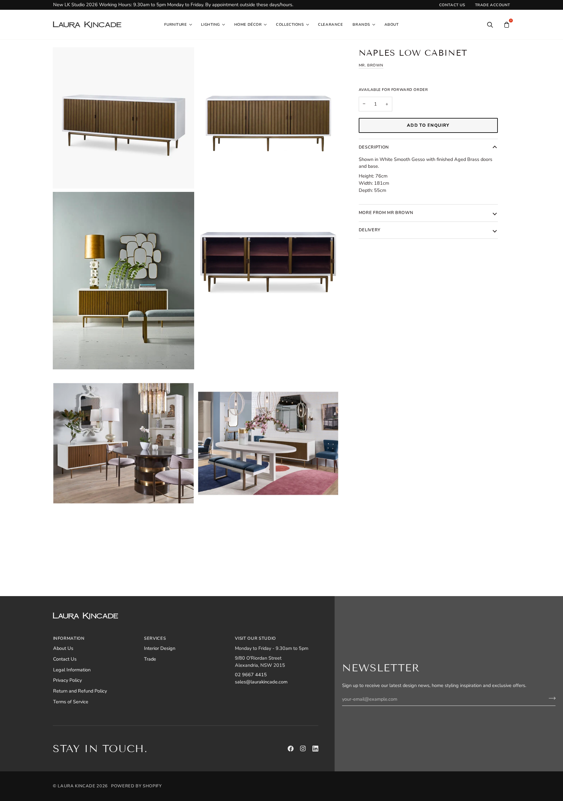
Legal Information (72, 669)
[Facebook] (291, 748)
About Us (63, 648)
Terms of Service (70, 701)
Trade (150, 659)
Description (374, 147)
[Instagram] (303, 748)
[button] (177, 25)
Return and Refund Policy (80, 691)
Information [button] (69, 638)
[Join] (550, 698)
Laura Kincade (76, 786)
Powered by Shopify (136, 786)
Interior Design (159, 648)
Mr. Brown (371, 65)
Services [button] (155, 638)
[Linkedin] (315, 748)
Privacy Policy (67, 680)
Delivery (370, 230)
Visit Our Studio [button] (255, 638)
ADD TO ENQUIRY (428, 125)
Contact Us (65, 659)
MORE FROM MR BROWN (386, 213)
